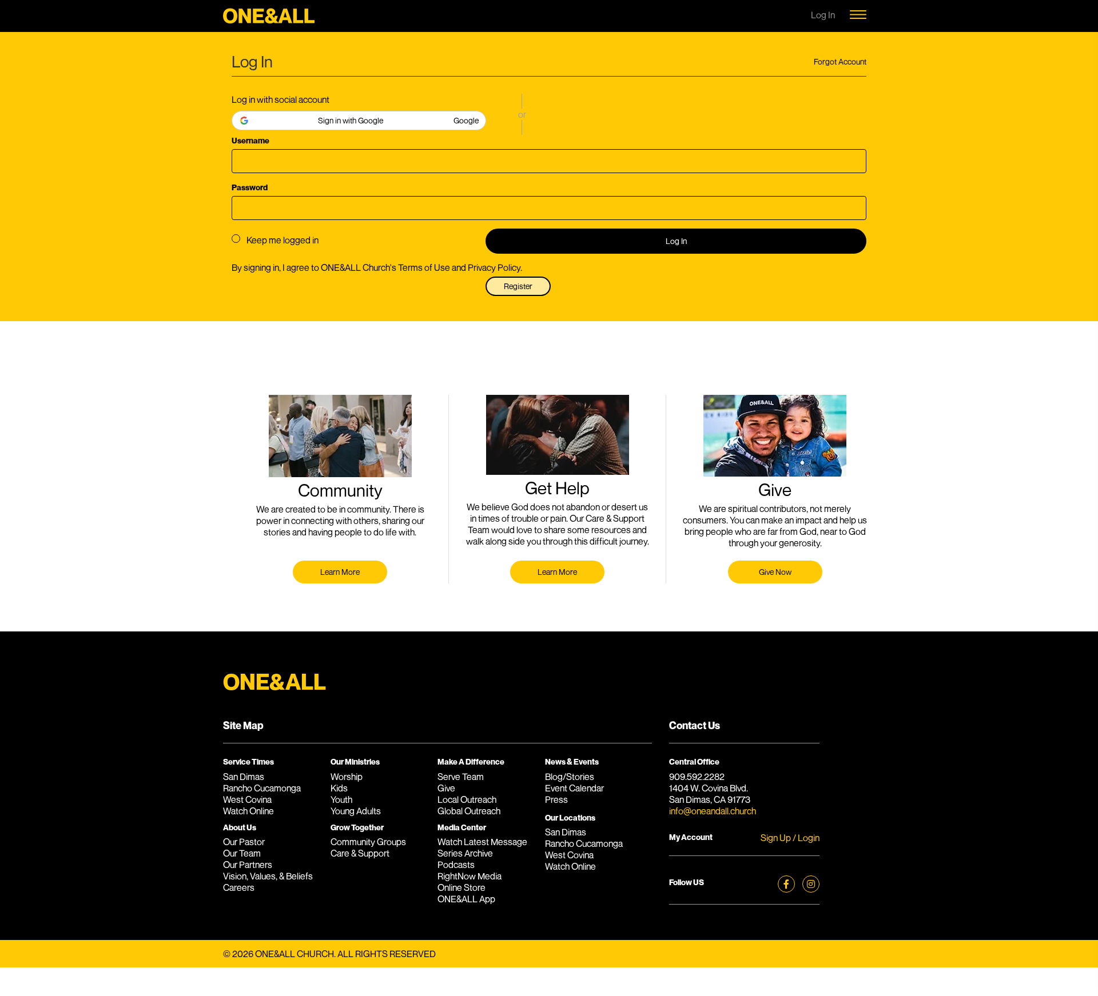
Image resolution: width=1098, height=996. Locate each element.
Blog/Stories (569, 776)
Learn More (340, 572)
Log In (676, 241)
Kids (339, 788)
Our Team (242, 853)
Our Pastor (244, 841)
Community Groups (368, 841)
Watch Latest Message (482, 841)
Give (446, 788)
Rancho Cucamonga (262, 788)
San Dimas (243, 776)
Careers (238, 887)
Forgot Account (840, 61)
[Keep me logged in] (236, 238)
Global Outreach (468, 811)
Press (556, 799)
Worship (347, 776)
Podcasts (456, 864)
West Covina (247, 799)
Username (250, 140)
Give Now (775, 572)
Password (250, 187)
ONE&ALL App (466, 899)
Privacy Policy (494, 267)
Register (518, 286)
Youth (341, 799)
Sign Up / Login (790, 837)
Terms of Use (424, 267)
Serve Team (460, 776)
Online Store (461, 887)
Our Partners (247, 864)
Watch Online (248, 811)
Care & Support (360, 853)
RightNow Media (469, 876)
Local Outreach (466, 799)
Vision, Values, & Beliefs (268, 876)
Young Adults (356, 811)
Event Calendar (574, 788)
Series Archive (465, 853)
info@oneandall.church (712, 811)
